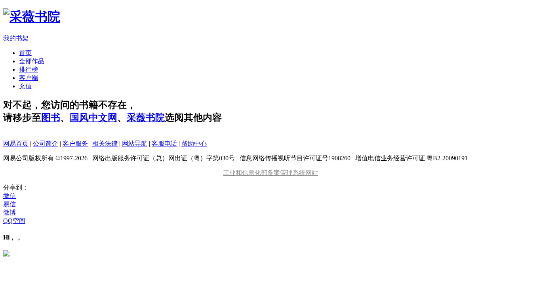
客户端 (28, 77)
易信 (9, 204)
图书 (50, 117)
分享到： (16, 187)
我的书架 (16, 38)
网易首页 (16, 143)
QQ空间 (14, 220)
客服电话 (164, 143)
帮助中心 (194, 143)
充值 (25, 86)
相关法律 (105, 143)
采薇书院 (146, 117)
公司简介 (45, 143)
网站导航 (134, 143)
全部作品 (31, 61)
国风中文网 (93, 117)
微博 (9, 212)
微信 (9, 195)
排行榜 (28, 69)
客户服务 (75, 143)
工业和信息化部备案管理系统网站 (270, 172)
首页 (25, 52)
